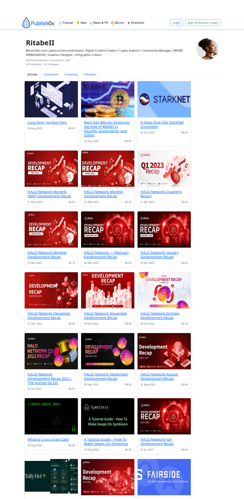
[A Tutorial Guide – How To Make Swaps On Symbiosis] (107, 416)
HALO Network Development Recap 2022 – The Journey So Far (50, 378)
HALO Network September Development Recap (106, 376)
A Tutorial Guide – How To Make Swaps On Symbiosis (106, 441)
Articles (33, 74)
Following (71, 74)
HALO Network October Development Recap (160, 315)
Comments (51, 74)
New (83, 23)
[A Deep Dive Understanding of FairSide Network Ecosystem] (164, 477)
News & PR (100, 23)
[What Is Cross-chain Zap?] (51, 416)
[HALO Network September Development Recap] (107, 351)
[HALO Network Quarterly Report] (164, 169)
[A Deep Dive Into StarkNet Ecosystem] (164, 99)
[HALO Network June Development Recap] (107, 477)
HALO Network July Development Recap (157, 441)
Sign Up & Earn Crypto (203, 23)
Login (176, 23)
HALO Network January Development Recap (159, 254)
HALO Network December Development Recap (49, 315)
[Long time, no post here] (51, 99)
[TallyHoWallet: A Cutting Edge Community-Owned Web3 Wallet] (51, 477)
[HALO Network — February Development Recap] (107, 229)
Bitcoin (119, 23)
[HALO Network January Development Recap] (164, 229)
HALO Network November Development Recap (105, 315)
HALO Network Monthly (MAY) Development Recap (49, 193)
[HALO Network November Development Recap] (107, 290)
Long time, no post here (47, 122)
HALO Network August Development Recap (159, 376)
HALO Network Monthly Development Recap (103, 193)
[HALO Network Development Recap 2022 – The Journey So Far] (51, 351)
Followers (90, 74)
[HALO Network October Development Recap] (164, 290)
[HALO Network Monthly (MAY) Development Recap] (51, 169)
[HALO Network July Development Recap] (164, 416)
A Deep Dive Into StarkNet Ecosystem (162, 124)
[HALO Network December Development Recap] (51, 290)
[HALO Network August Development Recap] (164, 351)
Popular (68, 23)
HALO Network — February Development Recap (106, 254)
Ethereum (137, 23)
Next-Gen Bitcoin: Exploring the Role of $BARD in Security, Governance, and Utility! (107, 129)
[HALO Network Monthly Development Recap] (107, 169)
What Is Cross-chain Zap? (48, 439)
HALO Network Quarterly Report (161, 193)
